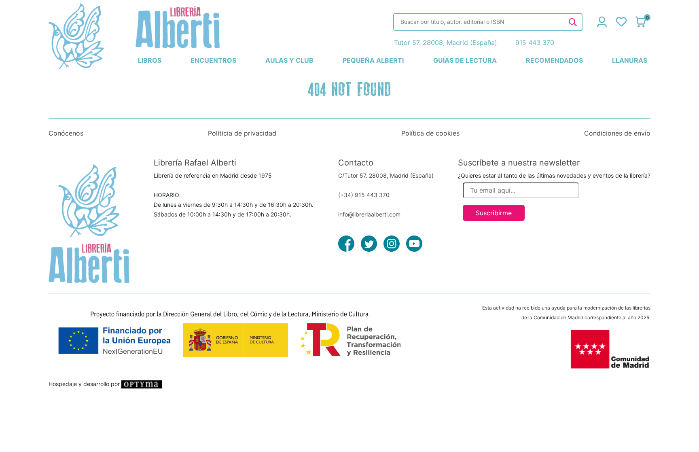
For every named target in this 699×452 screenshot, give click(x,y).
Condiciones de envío (617, 133)
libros (149, 60)
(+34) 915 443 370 (364, 194)
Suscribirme (494, 213)
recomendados (554, 60)
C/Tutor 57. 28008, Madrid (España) (386, 175)
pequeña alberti (373, 60)
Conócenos (66, 133)
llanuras (629, 60)
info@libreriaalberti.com (369, 214)
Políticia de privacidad (242, 133)
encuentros (213, 60)
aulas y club (289, 60)
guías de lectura (465, 60)
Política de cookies (430, 133)
